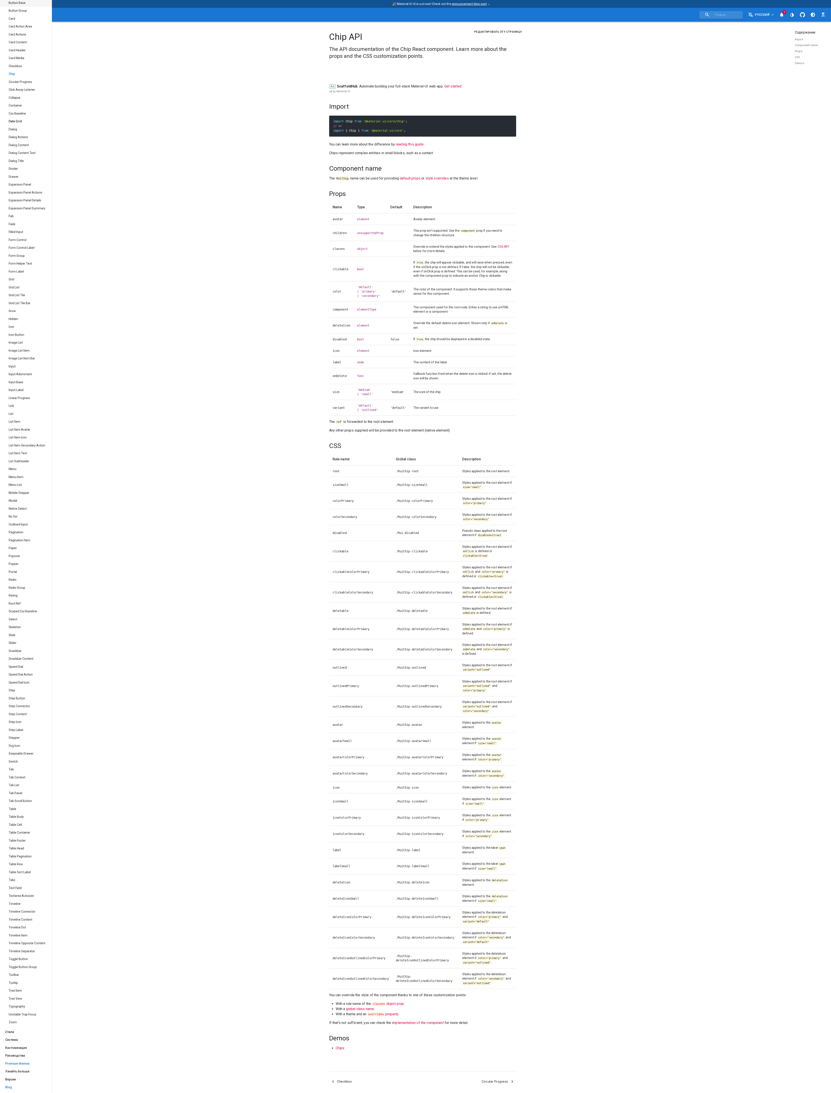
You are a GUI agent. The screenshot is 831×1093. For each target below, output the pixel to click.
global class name (360, 1009)
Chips (340, 1048)
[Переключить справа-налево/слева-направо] (823, 15)
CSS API (503, 246)
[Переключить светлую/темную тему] (813, 15)
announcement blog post (469, 4)
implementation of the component (418, 1023)
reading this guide (410, 144)
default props (410, 178)
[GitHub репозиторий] (802, 15)
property (383, 1014)
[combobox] (721, 15)
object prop (388, 1004)
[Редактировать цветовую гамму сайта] (792, 15)
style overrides (437, 178)
